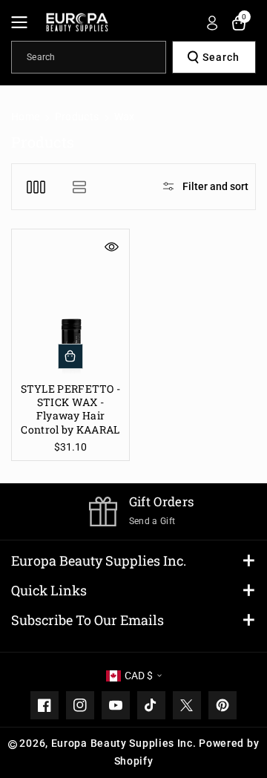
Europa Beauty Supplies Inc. (98, 560)
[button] (23, 22)
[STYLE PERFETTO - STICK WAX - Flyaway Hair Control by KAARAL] (70, 302)
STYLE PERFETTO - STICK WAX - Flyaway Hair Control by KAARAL (71, 409)
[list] (79, 186)
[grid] (36, 186)
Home (25, 116)
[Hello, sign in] (212, 23)
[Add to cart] (70, 356)
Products (77, 116)
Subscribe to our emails (87, 620)
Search (221, 57)
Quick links (49, 590)
